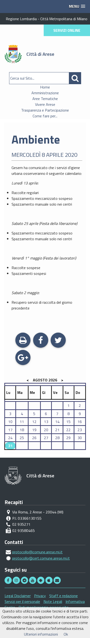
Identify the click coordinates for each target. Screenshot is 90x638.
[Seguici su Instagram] (17, 580)
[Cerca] (75, 78)
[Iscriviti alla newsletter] (57, 580)
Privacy (40, 596)
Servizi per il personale (22, 601)
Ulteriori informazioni (41, 634)
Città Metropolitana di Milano (63, 19)
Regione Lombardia (21, 19)
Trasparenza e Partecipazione (45, 110)
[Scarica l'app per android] (41, 580)
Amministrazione (45, 93)
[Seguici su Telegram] (25, 580)
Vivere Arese (45, 104)
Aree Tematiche (45, 98)
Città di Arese (40, 54)
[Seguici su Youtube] (33, 580)
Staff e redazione (63, 596)
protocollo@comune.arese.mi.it (37, 552)
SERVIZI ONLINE (66, 30)
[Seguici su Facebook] (9, 580)
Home (45, 87)
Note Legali (52, 601)
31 (10, 445)
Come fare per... (45, 116)
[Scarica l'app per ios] (49, 580)
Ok (66, 634)
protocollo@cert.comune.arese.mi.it (41, 558)
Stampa (22, 346)
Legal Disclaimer (18, 596)
